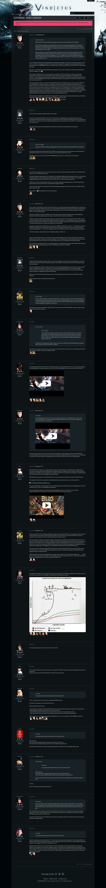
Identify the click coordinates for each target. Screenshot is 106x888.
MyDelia (19, 729)
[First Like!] (22, 212)
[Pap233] (40, 99)
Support (45, 879)
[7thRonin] (52, 99)
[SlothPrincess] (55, 99)
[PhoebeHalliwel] (33, 559)
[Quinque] (58, 99)
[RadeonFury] (49, 99)
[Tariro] (20, 535)
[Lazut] (40, 400)
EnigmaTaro (37, 40)
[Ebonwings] (33, 633)
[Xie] (30, 129)
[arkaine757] (30, 352)
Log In (80, 18)
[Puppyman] (20, 761)
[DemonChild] (30, 99)
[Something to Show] (18, 147)
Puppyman (19, 756)
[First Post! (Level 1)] (20, 212)
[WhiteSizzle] (20, 114)
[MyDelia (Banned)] (20, 734)
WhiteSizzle (19, 110)
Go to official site (18, 1)
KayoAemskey (20, 35)
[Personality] (22, 43)
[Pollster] (20, 43)
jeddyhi (37, 296)
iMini (20, 466)
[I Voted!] (18, 43)
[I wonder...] (20, 118)
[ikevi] (20, 367)
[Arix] (20, 648)
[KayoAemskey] (20, 39)
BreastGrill (20, 257)
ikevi (20, 363)
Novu (20, 570)
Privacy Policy (53, 879)
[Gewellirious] (43, 99)
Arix (20, 644)
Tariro (20, 530)
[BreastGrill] (20, 262)
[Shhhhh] (18, 176)
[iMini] (20, 471)
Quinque (20, 291)
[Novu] (20, 574)
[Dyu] (33, 520)
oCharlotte (20, 168)
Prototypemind (20, 321)
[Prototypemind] (33, 99)
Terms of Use (62, 879)
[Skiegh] (20, 208)
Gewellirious (19, 139)
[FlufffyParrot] (46, 99)
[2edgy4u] (43, 718)
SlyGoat (19, 828)
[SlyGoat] (20, 833)
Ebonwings (19, 688)
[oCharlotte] (20, 173)
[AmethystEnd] (37, 99)
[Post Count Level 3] (22, 652)
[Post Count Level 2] (22, 739)
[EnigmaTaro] (33, 129)
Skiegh (19, 203)
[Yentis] (37, 247)
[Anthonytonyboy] (40, 633)
